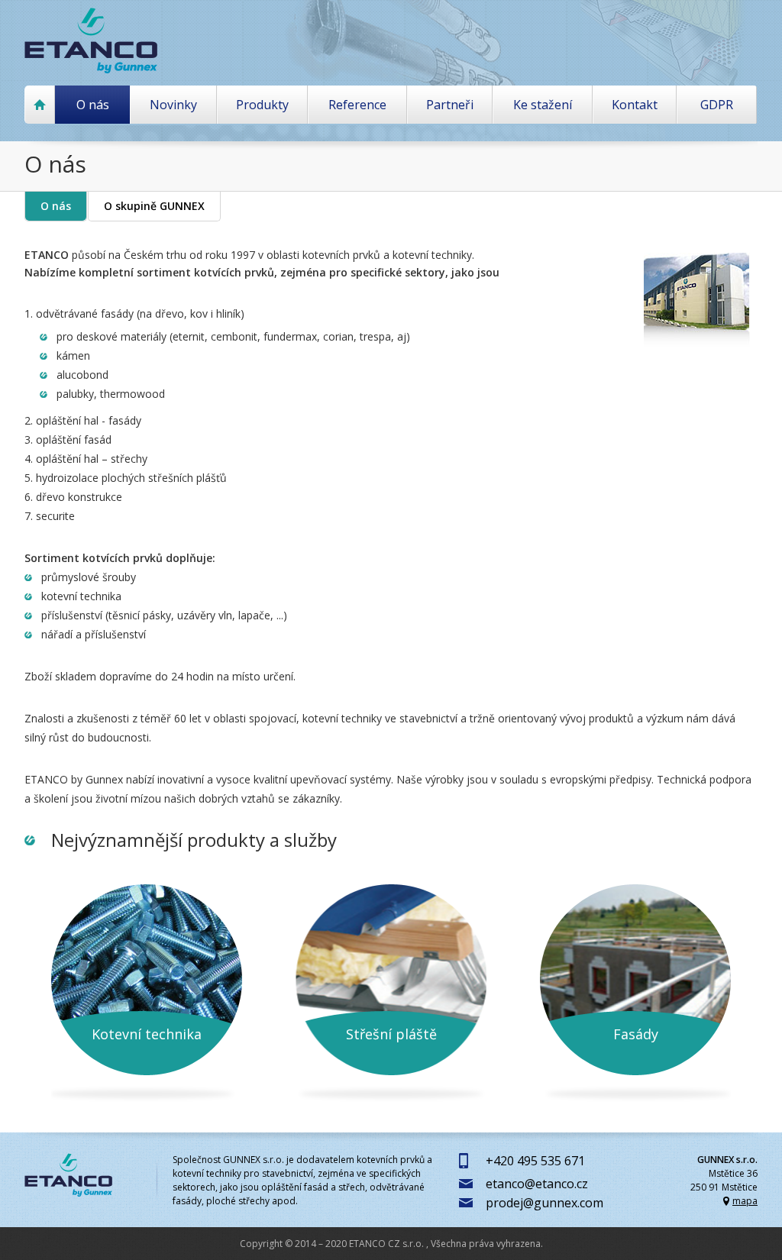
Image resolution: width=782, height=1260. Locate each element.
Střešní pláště (391, 1034)
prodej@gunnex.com (544, 1202)
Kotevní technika (147, 1034)
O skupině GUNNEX (154, 206)
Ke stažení (542, 104)
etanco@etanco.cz (537, 1183)
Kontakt (635, 104)
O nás (55, 206)
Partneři (449, 104)
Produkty (262, 104)
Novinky (173, 104)
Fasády (635, 1034)
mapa (745, 1200)
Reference (357, 104)
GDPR (716, 104)
